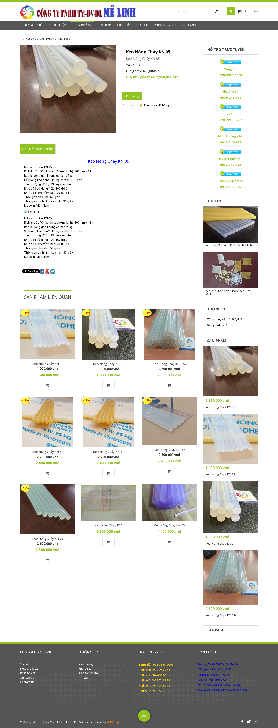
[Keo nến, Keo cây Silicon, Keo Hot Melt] (230, 270)
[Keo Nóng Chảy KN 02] (47, 333)
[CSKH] (230, 107)
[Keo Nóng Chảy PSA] (108, 502)
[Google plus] (47, 271)
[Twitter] (52, 271)
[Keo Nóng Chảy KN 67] (169, 421)
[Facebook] (42, 271)
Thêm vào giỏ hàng (156, 105)
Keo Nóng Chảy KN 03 (169, 525)
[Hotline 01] (230, 84)
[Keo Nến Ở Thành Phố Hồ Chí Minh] (230, 224)
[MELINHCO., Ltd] (78, 12)
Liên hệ (123, 25)
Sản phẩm (82, 25)
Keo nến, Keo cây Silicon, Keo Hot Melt (227, 292)
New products (29, 668)
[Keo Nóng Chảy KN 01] (108, 334)
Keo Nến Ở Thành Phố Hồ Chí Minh (228, 245)
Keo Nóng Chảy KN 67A (169, 364)
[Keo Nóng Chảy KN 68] (47, 509)
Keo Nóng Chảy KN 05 (220, 407)
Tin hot (104, 25)
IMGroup (113, 722)
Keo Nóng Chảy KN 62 (47, 452)
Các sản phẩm (88, 673)
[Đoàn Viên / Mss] (230, 174)
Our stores (27, 677)
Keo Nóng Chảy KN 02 (47, 363)
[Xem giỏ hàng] (231, 11)
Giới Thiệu (58, 25)
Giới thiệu (85, 668)
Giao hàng (86, 664)
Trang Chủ (33, 25)
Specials (25, 664)
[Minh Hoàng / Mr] (230, 129)
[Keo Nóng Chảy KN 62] (47, 422)
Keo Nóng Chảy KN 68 (47, 538)
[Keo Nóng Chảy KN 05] (230, 371)
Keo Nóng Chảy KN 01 (108, 364)
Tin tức (83, 677)
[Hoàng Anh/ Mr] (230, 151)
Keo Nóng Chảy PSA (109, 525)
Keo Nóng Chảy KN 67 (169, 450)
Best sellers (27, 673)
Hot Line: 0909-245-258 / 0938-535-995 (167, 25)
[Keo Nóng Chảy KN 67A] (169, 334)
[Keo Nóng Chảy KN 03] (169, 502)
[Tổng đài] (230, 62)
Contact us (27, 682)
